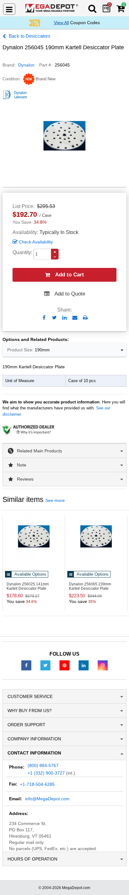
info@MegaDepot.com (47, 798)
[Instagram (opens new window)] (103, 665)
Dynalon (26, 64)
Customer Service (30, 696)
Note (21, 464)
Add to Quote (69, 294)
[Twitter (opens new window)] (45, 665)
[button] (54, 251)
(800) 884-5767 (43, 765)
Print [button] (85, 317)
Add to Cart (69, 275)
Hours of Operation (32, 858)
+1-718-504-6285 (37, 784)
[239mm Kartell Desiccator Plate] (96, 536)
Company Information (34, 738)
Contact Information (34, 752)
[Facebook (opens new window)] (26, 665)
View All (61, 22)
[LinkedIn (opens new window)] (84, 665)
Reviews (25, 479)
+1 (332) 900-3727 (46, 772)
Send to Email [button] (75, 318)
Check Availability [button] (36, 241)
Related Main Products (39, 450)
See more (55, 500)
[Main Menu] (9, 9)
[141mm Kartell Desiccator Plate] (33, 536)
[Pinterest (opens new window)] (64, 665)
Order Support (26, 724)
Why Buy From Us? (30, 710)
